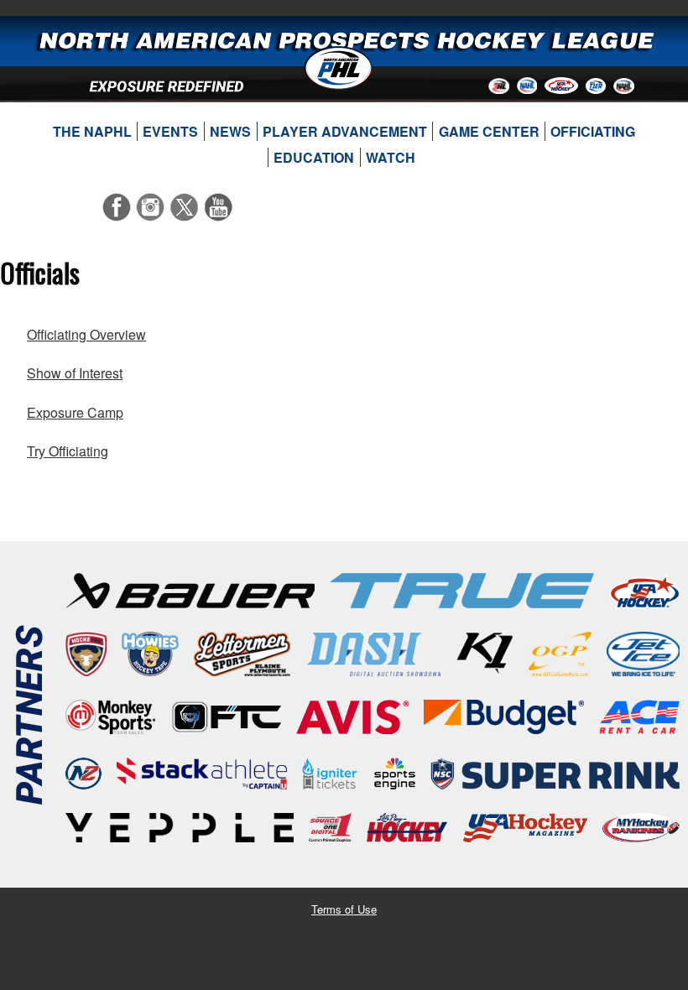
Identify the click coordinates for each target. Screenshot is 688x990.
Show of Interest (74, 373)
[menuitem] (92, 131)
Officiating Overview (86, 334)
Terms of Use (344, 909)
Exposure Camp (75, 412)
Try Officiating (67, 451)
